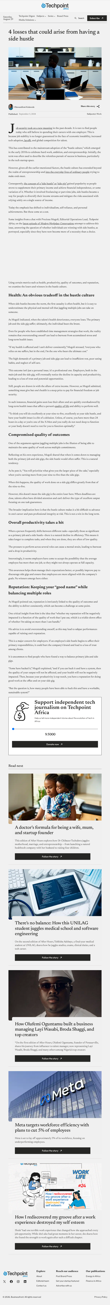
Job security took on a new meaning (34, 128)
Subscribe (95, 18)
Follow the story (50, 856)
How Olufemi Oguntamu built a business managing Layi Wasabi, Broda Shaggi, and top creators (54, 1029)
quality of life (62, 406)
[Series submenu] (54, 16)
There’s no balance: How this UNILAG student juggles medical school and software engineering (56, 928)
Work (99, 114)
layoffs (27, 140)
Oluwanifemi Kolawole (24, 107)
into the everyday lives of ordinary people (68, 172)
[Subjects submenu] (45, 16)
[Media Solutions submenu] (35, 20)
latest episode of (48, 223)
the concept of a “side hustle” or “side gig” (45, 184)
